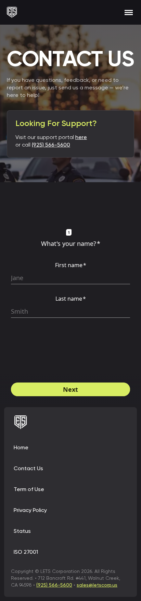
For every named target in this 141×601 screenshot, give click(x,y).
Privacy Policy (30, 510)
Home (21, 448)
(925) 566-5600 (51, 145)
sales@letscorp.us (97, 585)
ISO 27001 (26, 552)
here (81, 137)
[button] (128, 12)
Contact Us (28, 469)
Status (22, 531)
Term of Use (29, 489)
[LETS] (12, 12)
